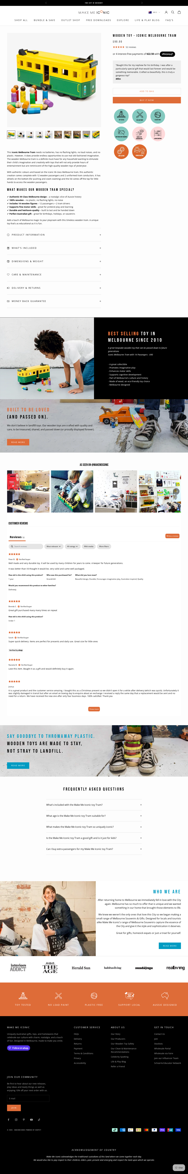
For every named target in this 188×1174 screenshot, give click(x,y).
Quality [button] (140, 579)
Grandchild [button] (51, 579)
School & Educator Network (167, 1063)
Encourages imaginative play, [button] (109, 579)
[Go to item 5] (49, 135)
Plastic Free (94, 1004)
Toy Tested (23, 1004)
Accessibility (80, 1063)
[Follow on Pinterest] (23, 1119)
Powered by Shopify (33, 1130)
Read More (18, 442)
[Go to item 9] (86, 135)
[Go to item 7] (67, 135)
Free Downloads (98, 20)
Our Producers (118, 1038)
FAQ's (169, 20)
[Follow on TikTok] (39, 1119)
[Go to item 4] (39, 135)
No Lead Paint (58, 1004)
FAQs (76, 1034)
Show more (94, 709)
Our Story (115, 1034)
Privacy (77, 1058)
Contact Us (159, 1034)
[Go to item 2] (20, 135)
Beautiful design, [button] (82, 579)
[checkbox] (89, 546)
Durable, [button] (93, 579)
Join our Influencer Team (166, 1058)
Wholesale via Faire (163, 1053)
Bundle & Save (44, 20)
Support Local (129, 1004)
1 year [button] (11, 579)
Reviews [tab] (17, 537)
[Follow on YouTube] (31, 1119)
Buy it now (147, 100)
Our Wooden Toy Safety (122, 1043)
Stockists (158, 1043)
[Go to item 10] (96, 135)
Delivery (78, 1038)
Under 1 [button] (12, 620)
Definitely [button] (12, 589)
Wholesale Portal (162, 1048)
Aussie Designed (165, 1004)
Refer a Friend (118, 1066)
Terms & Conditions (83, 1053)
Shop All (21, 20)
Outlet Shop (70, 20)
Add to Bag (147, 91)
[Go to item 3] (30, 135)
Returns (78, 1043)
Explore (123, 20)
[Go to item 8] (77, 135)
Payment (78, 1048)
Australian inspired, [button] (129, 579)
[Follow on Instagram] (16, 1119)
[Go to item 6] (58, 135)
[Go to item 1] (11, 135)
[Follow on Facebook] (8, 1119)
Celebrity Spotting (120, 1056)
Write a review (172, 536)
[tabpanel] (94, 629)
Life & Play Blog (147, 20)
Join (156, 1038)
